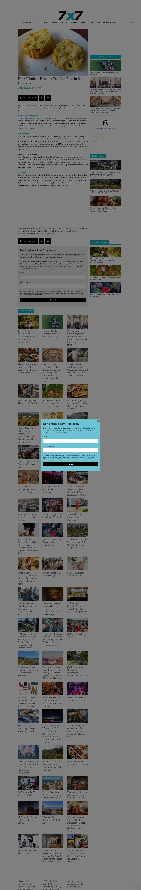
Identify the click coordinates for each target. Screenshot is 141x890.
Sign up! (70, 464)
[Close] (98, 421)
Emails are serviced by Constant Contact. (80, 458)
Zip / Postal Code (49, 446)
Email (45, 437)
